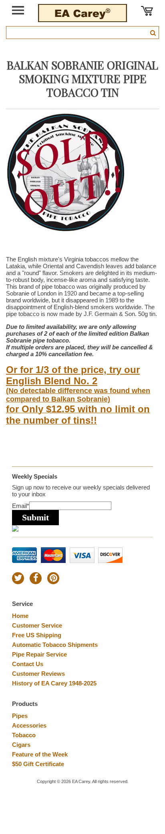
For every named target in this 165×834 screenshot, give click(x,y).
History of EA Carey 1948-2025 (54, 683)
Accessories (29, 725)
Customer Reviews (38, 673)
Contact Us (27, 664)
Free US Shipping (36, 635)
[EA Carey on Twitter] (18, 578)
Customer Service (37, 625)
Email (20, 505)
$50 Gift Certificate (38, 764)
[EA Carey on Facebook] (36, 578)
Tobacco (24, 735)
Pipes (20, 715)
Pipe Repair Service (39, 654)
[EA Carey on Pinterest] (53, 578)
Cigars (21, 744)
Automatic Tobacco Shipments (55, 644)
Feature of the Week (40, 754)
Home (20, 615)
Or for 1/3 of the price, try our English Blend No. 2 (73, 375)
